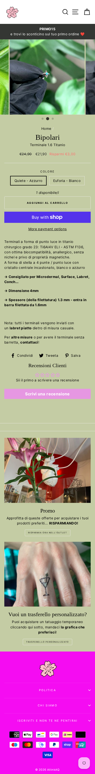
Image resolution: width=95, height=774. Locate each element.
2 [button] (47, 118)
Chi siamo (47, 705)
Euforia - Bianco (67, 181)
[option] (47, 31)
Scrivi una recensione (47, 393)
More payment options (47, 229)
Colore (47, 171)
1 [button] (43, 119)
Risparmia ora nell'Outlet (47, 532)
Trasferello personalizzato (47, 642)
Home (46, 129)
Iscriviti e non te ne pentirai (47, 720)
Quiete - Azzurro (28, 181)
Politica (47, 690)
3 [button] (53, 119)
